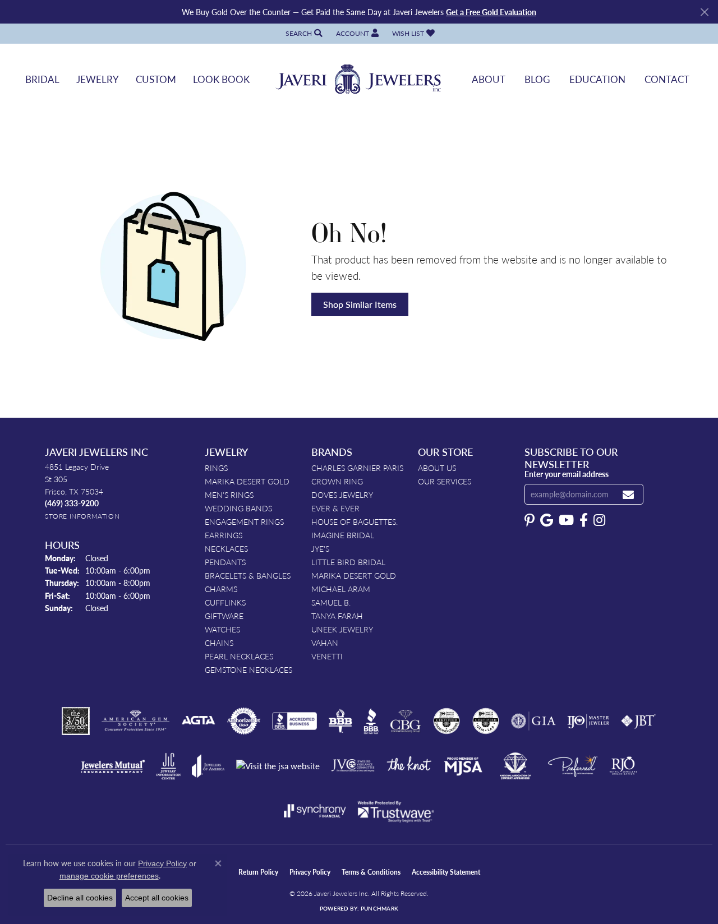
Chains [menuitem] (219, 642)
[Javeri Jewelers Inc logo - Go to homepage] (359, 79)
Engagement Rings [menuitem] (244, 521)
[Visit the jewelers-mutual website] (113, 766)
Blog (537, 79)
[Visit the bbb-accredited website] (294, 721)
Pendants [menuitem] (225, 561)
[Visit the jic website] (169, 766)
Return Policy (258, 872)
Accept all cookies (156, 897)
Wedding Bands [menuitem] (238, 508)
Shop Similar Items (360, 304)
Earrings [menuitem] (223, 534)
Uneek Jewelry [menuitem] (342, 629)
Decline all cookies (80, 897)
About (488, 79)
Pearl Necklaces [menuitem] (239, 656)
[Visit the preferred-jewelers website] (572, 766)
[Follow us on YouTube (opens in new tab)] (566, 520)
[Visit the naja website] (515, 766)
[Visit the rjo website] (623, 766)
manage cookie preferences (109, 875)
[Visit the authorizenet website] (244, 721)
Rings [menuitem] (216, 467)
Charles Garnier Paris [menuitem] (357, 467)
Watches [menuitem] (222, 629)
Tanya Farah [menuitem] (337, 615)
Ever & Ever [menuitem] (335, 508)
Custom (156, 79)
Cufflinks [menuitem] (225, 602)
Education (597, 79)
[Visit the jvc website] (353, 766)
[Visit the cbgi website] (405, 721)
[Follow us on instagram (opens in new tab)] (599, 520)
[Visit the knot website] (409, 766)
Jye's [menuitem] (320, 548)
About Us (437, 467)
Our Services (444, 481)
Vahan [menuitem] (324, 642)
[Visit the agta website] (198, 721)
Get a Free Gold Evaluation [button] (491, 11)
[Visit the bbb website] (371, 721)
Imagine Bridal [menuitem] (342, 534)
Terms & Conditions (371, 872)
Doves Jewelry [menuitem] (342, 494)
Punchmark (379, 908)
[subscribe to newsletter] (628, 494)
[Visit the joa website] (208, 766)
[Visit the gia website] (533, 721)
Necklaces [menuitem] (226, 548)
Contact (667, 79)
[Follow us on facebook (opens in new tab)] (583, 520)
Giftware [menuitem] (224, 615)
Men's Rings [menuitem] (229, 494)
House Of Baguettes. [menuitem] (354, 521)
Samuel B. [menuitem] (331, 602)
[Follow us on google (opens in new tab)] (546, 520)
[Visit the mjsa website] (463, 766)
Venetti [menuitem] (327, 656)
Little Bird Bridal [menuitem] (348, 561)
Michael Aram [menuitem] (340, 588)
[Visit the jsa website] (278, 766)
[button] (303, 33)
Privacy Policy (309, 872)
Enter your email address (566, 473)
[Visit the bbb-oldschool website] (340, 721)
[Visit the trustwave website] (395, 811)
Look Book (221, 79)
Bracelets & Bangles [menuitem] (248, 575)
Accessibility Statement (446, 872)
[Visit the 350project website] (76, 721)
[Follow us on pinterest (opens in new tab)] (529, 520)
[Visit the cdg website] (446, 721)
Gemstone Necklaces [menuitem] (248, 669)
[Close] (704, 12)
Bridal (42, 79)
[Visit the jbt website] (638, 721)
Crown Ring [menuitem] (337, 481)
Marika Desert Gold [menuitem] (247, 481)
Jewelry (97, 79)
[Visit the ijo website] (588, 721)
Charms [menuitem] (221, 588)
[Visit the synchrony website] (315, 811)
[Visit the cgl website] (486, 721)
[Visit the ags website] (135, 721)
